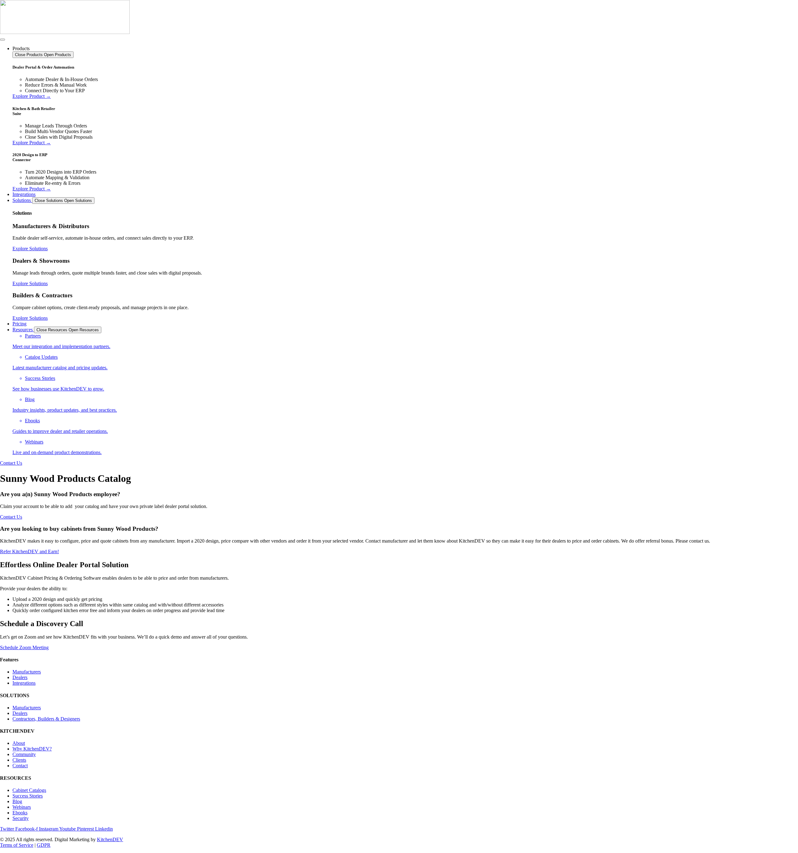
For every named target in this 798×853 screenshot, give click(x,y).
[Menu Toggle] (2, 40)
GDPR (43, 845)
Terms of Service (16, 845)
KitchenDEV (110, 839)
